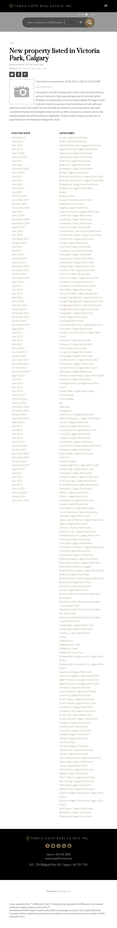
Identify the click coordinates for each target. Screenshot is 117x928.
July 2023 (17, 160)
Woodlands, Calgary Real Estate (75, 816)
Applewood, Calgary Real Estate (75, 153)
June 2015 (17, 336)
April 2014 (17, 390)
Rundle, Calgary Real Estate (73, 589)
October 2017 (19, 242)
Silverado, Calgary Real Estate (74, 687)
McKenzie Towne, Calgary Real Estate (78, 484)
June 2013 (17, 429)
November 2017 (20, 238)
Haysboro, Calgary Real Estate (75, 379)
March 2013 (18, 441)
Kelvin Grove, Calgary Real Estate (76, 414)
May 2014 (17, 387)
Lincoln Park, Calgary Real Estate (76, 441)
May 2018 (17, 234)
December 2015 (20, 312)
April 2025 (17, 149)
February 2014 (19, 398)
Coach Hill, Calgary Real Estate (75, 246)
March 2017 (18, 254)
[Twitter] (53, 846)
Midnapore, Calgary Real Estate (75, 488)
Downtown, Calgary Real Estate (75, 328)
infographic (65, 406)
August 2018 (18, 227)
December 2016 (20, 266)
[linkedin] (64, 846)
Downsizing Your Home (71, 320)
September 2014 (21, 371)
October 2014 (19, 367)
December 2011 (20, 500)
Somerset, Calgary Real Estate (75, 695)
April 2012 (17, 484)
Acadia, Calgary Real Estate (73, 137)
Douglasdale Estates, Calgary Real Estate (80, 305)
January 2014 (19, 402)
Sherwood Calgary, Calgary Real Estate (79, 675)
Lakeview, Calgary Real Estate (74, 433)
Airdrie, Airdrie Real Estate (73, 141)
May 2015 (17, 340)
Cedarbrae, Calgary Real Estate (75, 223)
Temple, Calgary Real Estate (73, 738)
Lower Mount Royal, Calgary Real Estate (80, 445)
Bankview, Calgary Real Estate (75, 164)
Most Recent (18, 137)
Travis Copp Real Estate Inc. (43, 6)
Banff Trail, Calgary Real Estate (75, 160)
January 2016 (19, 309)
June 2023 (17, 164)
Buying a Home (67, 195)
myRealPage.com (63, 891)
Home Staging (66, 398)
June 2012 (17, 476)
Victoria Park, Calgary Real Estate (32, 68)
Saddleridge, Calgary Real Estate (76, 628)
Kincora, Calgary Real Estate (74, 422)
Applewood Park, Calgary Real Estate (78, 149)
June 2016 (17, 289)
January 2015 (19, 355)
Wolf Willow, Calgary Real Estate (76, 808)
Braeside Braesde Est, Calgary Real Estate (81, 176)
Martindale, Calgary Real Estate (75, 472)
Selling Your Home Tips (71, 652)
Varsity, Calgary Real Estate (73, 765)
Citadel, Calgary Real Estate (73, 242)
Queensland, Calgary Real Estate (76, 554)
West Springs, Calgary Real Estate (76, 781)
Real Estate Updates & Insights (75, 566)
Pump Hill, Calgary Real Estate (74, 550)
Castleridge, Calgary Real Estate (75, 219)
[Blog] (69, 846)
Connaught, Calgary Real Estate (75, 254)
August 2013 (18, 422)
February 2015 (19, 351)
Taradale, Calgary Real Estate (74, 734)
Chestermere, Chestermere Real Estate (80, 231)
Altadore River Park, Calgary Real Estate (80, 145)
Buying (62, 192)
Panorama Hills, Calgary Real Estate (77, 531)
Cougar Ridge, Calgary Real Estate (76, 266)
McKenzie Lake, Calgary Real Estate (78, 480)
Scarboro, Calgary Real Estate (74, 632)
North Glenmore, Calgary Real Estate (78, 511)
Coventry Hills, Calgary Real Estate (77, 270)
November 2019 (20, 199)
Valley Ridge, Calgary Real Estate (76, 761)
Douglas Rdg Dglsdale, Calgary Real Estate (81, 297)
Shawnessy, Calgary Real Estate (75, 671)
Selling (62, 636)
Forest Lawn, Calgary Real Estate (76, 363)
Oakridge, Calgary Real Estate (74, 515)
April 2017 (17, 250)
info (61, 402)
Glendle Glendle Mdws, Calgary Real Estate (81, 375)
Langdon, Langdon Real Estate (74, 437)
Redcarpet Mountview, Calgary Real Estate (81, 570)
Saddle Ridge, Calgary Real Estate (76, 625)
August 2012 (18, 469)
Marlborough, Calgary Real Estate (76, 469)
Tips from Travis (67, 742)
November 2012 (20, 457)
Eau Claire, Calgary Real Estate (75, 340)
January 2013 (19, 449)
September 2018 (21, 223)
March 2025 (18, 153)
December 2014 (20, 359)
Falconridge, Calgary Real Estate (76, 355)
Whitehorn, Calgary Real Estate (75, 784)
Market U (64, 457)
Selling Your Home (68, 648)
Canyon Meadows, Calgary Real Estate (79, 211)
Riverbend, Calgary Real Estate (75, 582)
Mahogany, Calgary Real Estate (75, 449)
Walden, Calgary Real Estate (73, 773)
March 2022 (18, 172)
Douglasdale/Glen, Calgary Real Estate (79, 309)
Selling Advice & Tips (69, 644)
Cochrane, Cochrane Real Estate (76, 250)
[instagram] (58, 846)
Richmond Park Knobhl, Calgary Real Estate (81, 578)
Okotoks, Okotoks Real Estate (75, 527)
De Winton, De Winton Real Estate (77, 285)
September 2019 (21, 207)
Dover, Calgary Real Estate (73, 316)
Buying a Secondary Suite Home (75, 199)
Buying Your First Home (71, 203)
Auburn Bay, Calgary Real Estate (75, 156)
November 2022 (20, 168)
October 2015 (19, 320)
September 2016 (21, 277)
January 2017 (19, 262)
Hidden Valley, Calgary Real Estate (77, 390)
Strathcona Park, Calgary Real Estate (78, 718)
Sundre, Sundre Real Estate (73, 726)
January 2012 (19, 496)
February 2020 (19, 195)
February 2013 (19, 445)
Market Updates (68, 461)
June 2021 (17, 180)
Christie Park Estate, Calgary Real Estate (80, 234)
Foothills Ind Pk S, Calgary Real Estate (78, 359)
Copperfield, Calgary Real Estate (76, 258)
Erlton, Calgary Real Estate (73, 348)
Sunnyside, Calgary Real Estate (75, 730)
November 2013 (20, 410)
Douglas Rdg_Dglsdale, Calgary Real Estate (81, 301)
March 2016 (18, 301)
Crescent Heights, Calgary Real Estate (79, 277)
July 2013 (17, 426)
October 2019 (19, 203)
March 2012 (18, 488)
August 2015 (18, 328)
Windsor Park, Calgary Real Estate (77, 788)
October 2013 (19, 414)
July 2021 (17, 176)
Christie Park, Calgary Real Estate (76, 238)
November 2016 (20, 270)
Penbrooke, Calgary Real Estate (75, 543)
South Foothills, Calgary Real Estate (77, 703)
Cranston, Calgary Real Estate (74, 273)
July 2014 (17, 379)
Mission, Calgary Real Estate (73, 496)
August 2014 (18, 375)
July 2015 (17, 332)
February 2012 (19, 492)
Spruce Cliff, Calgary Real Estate (75, 714)
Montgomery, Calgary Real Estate (76, 500)
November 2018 (20, 219)
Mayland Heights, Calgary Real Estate (78, 476)
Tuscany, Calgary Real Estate (74, 745)
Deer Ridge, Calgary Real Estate (75, 289)
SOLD (93, 14)
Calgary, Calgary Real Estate (73, 207)
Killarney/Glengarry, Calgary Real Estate (79, 418)
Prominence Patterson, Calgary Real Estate (81, 547)
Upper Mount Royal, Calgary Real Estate (80, 757)
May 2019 (17, 211)
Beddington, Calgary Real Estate (75, 168)
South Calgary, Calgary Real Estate (77, 699)
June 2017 (17, 246)
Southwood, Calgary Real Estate (75, 706)
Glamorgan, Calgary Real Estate (75, 371)
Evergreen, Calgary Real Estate (75, 351)
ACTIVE (81, 14)
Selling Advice (66, 640)
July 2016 (17, 285)
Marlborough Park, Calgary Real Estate (79, 465)
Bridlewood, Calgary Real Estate (76, 188)
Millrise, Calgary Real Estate (73, 492)
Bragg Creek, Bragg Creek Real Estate (79, 184)
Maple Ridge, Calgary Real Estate (76, 453)
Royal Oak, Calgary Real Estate (75, 586)
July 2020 (17, 192)
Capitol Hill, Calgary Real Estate (75, 215)
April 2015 (17, 344)
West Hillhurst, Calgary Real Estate (77, 777)
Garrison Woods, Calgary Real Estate (78, 367)
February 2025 (19, 156)
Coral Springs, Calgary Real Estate (76, 262)
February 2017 (19, 258)
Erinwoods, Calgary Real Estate (75, 344)
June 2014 (17, 383)
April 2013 (17, 437)
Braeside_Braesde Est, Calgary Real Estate (81, 180)
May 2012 (17, 480)
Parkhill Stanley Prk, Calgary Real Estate (79, 535)
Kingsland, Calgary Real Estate (74, 426)
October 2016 (19, 273)
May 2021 (17, 184)
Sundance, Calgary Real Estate (75, 722)
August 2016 (18, 281)
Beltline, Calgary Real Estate (73, 172)
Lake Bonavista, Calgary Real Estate (77, 429)
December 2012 (20, 453)
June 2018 (17, 231)
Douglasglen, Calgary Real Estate (76, 312)
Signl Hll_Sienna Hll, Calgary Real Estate (79, 683)
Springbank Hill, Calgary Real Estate (77, 710)
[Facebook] (47, 846)
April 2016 (17, 297)
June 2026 (17, 141)
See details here (43, 86)
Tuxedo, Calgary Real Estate (73, 753)
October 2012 (19, 461)
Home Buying (66, 394)
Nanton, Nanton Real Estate (74, 504)
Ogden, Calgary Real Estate (73, 523)
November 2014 (20, 363)
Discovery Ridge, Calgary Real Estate (78, 293)
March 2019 (18, 215)
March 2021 (18, 188)
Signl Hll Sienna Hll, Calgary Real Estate (79, 679)
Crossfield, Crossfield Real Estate (76, 281)
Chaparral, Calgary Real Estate (75, 227)
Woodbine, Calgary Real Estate (75, 812)
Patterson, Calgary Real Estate (75, 539)
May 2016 (17, 293)
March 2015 (18, 348)
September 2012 (21, 465)
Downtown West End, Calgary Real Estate (81, 324)
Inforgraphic (65, 410)
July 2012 (17, 472)
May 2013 (17, 433)
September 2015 (21, 324)
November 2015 (20, 316)
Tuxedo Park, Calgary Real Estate (76, 749)
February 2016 (19, 305)
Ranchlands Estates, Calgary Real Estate (80, 562)
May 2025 (17, 145)
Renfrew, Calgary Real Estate (74, 574)
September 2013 (21, 418)
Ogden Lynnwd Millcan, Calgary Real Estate (81, 519)
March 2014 (18, 394)
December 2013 (20, 406)
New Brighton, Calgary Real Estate (77, 508)
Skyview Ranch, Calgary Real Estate (77, 691)
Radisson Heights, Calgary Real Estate (78, 558)
